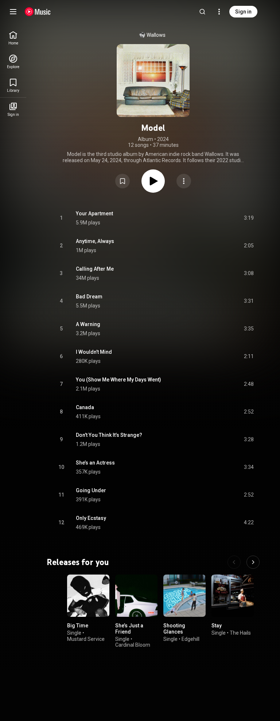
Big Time (77, 625)
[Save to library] (122, 181)
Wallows (156, 35)
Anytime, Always (95, 241)
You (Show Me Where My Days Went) (118, 380)
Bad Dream (89, 296)
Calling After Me (95, 269)
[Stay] (232, 596)
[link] (13, 38)
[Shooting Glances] (184, 596)
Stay (216, 625)
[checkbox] (248, 218)
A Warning (88, 324)
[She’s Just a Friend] (136, 596)
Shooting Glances (174, 629)
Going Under (91, 490)
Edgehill (190, 639)
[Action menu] (183, 181)
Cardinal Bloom (132, 645)
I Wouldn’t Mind (94, 352)
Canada (85, 407)
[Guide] (13, 11)
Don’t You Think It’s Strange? (109, 435)
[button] (122, 181)
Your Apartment (94, 213)
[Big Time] (88, 596)
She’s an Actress (95, 463)
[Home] (38, 11)
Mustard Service (86, 639)
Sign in (243, 12)
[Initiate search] (202, 11)
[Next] (253, 562)
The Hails (240, 633)
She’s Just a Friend (129, 629)
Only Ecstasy (91, 518)
